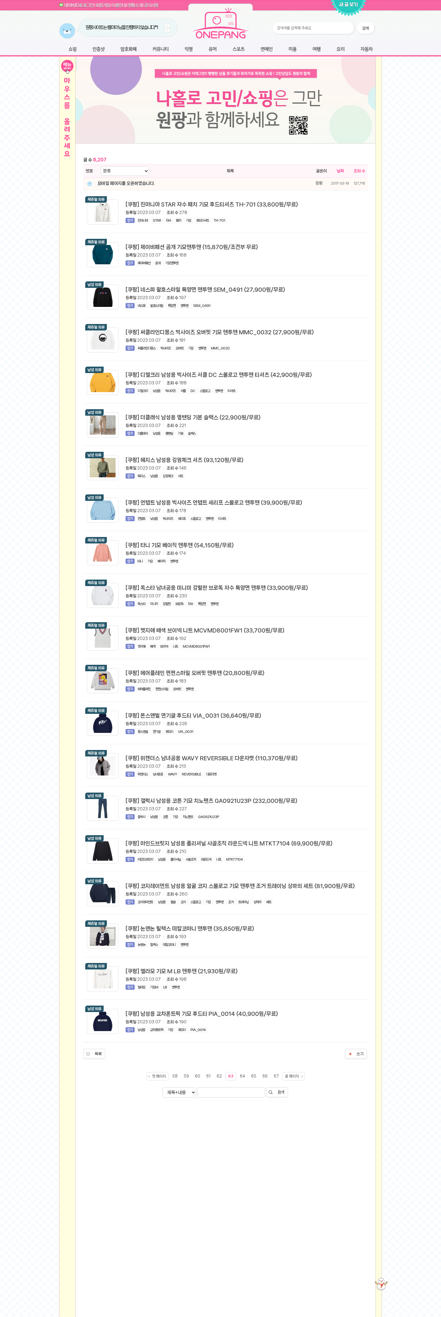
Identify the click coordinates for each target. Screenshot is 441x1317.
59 (186, 1076)
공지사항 (151, 5)
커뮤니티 (160, 49)
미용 (292, 49)
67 (276, 1076)
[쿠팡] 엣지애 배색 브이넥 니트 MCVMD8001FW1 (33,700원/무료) (205, 630)
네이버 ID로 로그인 (79, 5)
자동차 (366, 49)
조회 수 (359, 171)
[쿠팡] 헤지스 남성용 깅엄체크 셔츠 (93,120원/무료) (184, 460)
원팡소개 (135, 5)
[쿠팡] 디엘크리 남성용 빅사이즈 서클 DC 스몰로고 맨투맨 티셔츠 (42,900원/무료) (219, 375)
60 (197, 1076)
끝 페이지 (292, 1076)
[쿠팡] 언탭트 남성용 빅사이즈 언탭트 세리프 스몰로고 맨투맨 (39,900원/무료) (214, 502)
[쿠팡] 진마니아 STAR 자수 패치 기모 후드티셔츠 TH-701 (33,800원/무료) (212, 204)
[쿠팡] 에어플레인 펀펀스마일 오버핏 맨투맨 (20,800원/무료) (195, 673)
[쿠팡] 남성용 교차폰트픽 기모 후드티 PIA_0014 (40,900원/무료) (202, 1014)
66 (265, 1076)
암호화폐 (128, 49)
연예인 (266, 49)
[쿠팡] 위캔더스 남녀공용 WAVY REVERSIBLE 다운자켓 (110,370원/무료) (212, 758)
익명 (188, 49)
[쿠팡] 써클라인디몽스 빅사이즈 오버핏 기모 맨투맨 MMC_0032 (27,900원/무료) (220, 332)
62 (219, 1076)
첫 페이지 (159, 1076)
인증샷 (98, 49)
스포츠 (238, 49)
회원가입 (103, 5)
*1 (156, 27)
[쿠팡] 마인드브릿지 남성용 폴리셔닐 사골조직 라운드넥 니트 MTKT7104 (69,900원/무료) (229, 843)
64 (242, 1076)
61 (208, 1076)
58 (175, 1076)
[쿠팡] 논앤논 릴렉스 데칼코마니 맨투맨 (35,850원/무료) (190, 928)
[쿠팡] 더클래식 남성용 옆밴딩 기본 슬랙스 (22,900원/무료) (193, 417)
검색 (280, 1092)
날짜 (340, 171)
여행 (316, 49)
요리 (340, 49)
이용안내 (119, 5)
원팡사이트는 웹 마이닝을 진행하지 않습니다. (120, 27)
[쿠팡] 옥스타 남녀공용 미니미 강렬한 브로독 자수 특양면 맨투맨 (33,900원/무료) (217, 588)
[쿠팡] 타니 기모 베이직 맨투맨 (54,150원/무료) (180, 545)
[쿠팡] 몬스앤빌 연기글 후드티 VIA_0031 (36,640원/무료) (193, 715)
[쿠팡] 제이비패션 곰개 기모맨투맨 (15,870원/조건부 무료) (192, 247)
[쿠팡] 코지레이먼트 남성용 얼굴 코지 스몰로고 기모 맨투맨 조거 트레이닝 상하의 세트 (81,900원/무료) (240, 886)
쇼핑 (72, 49)
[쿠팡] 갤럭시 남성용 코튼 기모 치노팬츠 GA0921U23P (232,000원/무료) (211, 801)
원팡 (319, 183)
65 (253, 1076)
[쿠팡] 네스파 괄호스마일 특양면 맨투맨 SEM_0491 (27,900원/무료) (205, 289)
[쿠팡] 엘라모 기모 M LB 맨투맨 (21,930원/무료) (182, 971)
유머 (212, 49)
